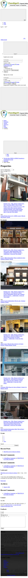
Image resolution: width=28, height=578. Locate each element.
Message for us (4, 515)
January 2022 (7, 487)
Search (2, 444)
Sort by (2, 169)
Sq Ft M (4, 27)
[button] (7, 64)
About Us (6, 124)
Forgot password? (8, 65)
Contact (5, 127)
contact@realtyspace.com (7, 506)
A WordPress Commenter (10, 458)
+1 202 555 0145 (17, 505)
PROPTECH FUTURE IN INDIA (12, 451)
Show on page (4, 171)
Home (5, 120)
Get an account (15, 70)
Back (15, 153)
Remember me (8, 68)
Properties (6, 122)
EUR (5, 24)
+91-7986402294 (20, 553)
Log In (9, 83)
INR (25, 20)
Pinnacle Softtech (11, 575)
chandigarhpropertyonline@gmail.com (10, 554)
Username (6, 60)
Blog (5, 126)
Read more (3, 480)
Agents (5, 123)
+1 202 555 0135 (8, 505)
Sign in (5, 67)
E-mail (5, 79)
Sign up (14, 83)
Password (6, 61)
